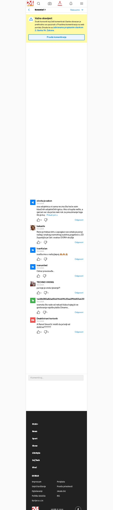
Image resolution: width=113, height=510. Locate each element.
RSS (58, 496)
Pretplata (61, 482)
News (34, 431)
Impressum (36, 482)
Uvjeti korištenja (39, 486)
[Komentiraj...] (55, 377)
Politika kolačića (39, 496)
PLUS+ (35, 424)
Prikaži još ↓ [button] (52, 215)
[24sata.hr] (30, 3)
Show (35, 445)
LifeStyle (36, 453)
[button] (38, 3)
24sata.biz (61, 491)
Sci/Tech (36, 460)
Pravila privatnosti (65, 486)
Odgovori (79, 220)
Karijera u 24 (37, 500)
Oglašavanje (37, 491)
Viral (34, 467)
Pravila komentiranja (56, 37)
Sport (34, 438)
